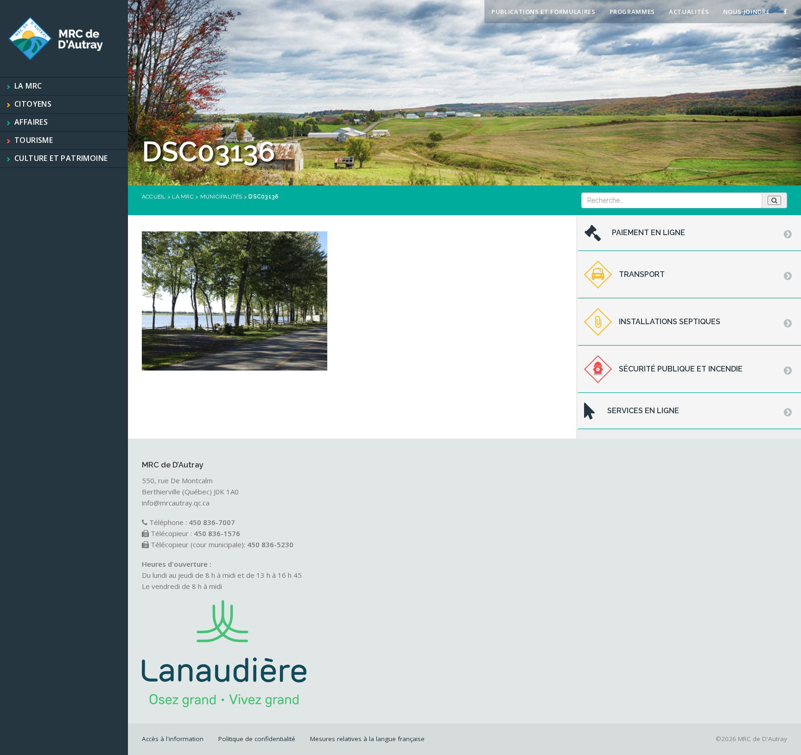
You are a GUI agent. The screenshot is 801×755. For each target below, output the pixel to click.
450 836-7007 (212, 522)
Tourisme (33, 140)
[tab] (689, 233)
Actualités (689, 11)
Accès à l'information (172, 739)
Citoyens (32, 104)
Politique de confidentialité (256, 739)
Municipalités (221, 196)
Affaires (31, 122)
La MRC (28, 86)
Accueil (154, 196)
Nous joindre (746, 11)
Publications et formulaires (543, 11)
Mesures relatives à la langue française (367, 739)
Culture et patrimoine (61, 158)
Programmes (632, 11)
